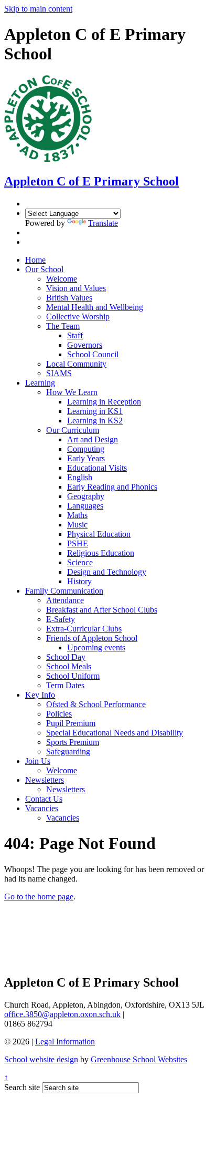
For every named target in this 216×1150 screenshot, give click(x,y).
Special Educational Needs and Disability (114, 732)
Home (35, 259)
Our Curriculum (72, 430)
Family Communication (64, 590)
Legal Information (65, 1041)
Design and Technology (106, 571)
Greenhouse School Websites (139, 1059)
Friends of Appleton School (91, 638)
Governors (84, 344)
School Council (92, 354)
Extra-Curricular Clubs (84, 628)
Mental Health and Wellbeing (94, 307)
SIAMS (59, 373)
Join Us (37, 761)
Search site (22, 1087)
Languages (85, 505)
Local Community (76, 363)
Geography (85, 496)
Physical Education (99, 534)
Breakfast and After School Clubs (101, 609)
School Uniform (73, 675)
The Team (63, 326)
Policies (59, 713)
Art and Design (92, 439)
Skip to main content (38, 8)
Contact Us (43, 798)
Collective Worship (78, 316)
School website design (41, 1059)
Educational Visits (97, 467)
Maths (77, 515)
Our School (44, 269)
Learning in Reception (104, 401)
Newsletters (44, 779)
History (79, 581)
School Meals (68, 666)
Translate (103, 223)
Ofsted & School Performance (96, 704)
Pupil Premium (70, 723)
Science (80, 562)
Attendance (65, 600)
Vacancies (41, 808)
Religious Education (100, 552)
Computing (85, 448)
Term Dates (65, 685)
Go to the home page (38, 896)
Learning (40, 382)
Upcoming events (96, 647)
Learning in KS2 (95, 420)
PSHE (77, 543)
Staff (75, 335)
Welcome (61, 278)
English (79, 477)
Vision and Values (76, 288)
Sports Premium (72, 742)
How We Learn (72, 392)
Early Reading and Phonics (112, 486)
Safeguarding (68, 751)
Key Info (40, 694)
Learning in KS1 (95, 411)
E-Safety (60, 619)
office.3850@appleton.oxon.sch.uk (62, 1014)
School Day (65, 656)
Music (77, 524)
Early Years (86, 458)
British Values (69, 297)
